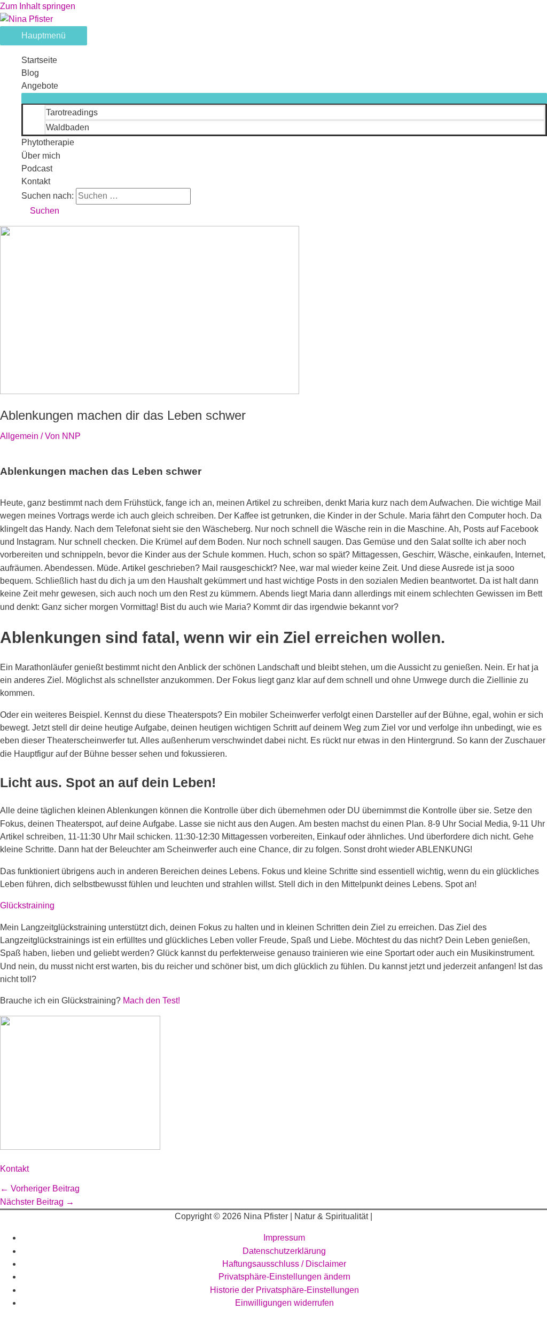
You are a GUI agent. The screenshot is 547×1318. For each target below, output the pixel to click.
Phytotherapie (47, 142)
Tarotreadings (72, 112)
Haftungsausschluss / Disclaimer (284, 1263)
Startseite (39, 60)
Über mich (40, 155)
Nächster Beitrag (37, 1201)
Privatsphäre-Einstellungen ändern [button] (284, 1276)
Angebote (39, 85)
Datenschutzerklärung (284, 1251)
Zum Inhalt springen (37, 6)
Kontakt (35, 181)
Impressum (284, 1237)
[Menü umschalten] (284, 98)
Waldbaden (67, 127)
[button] (40, 210)
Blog (30, 72)
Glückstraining (27, 905)
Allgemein (19, 436)
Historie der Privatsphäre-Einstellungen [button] (284, 1290)
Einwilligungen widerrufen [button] (284, 1302)
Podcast (36, 168)
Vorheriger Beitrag (40, 1188)
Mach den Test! (151, 1000)
